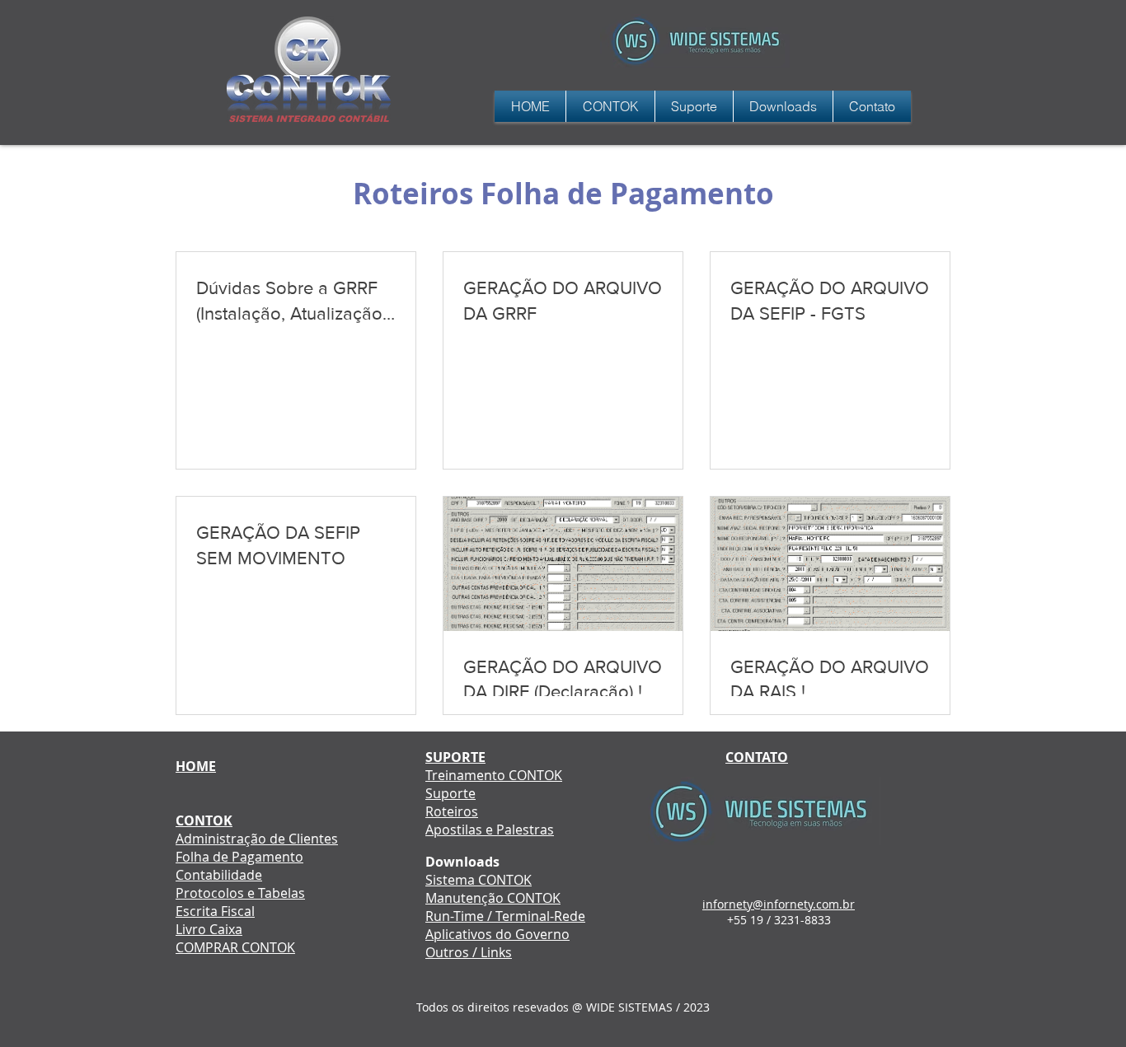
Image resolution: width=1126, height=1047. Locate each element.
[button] (694, 106)
